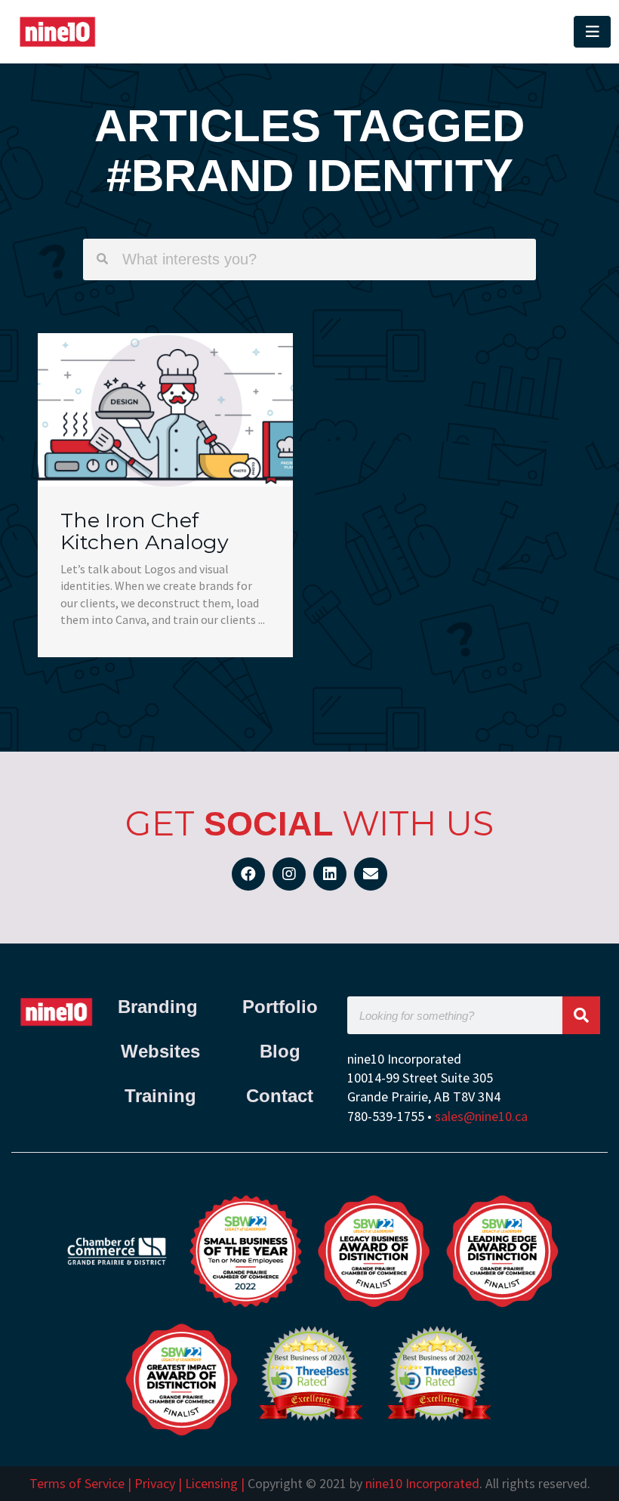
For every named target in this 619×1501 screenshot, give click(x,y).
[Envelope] (370, 874)
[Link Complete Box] (165, 495)
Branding (160, 1006)
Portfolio (280, 1006)
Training (160, 1096)
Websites (160, 1051)
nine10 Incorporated (422, 1483)
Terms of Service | (81, 1483)
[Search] (581, 1015)
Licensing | (215, 1483)
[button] (371, 31)
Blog (280, 1051)
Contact (279, 1096)
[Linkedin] (329, 874)
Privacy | (158, 1483)
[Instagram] (289, 874)
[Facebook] (248, 874)
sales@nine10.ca (481, 1116)
